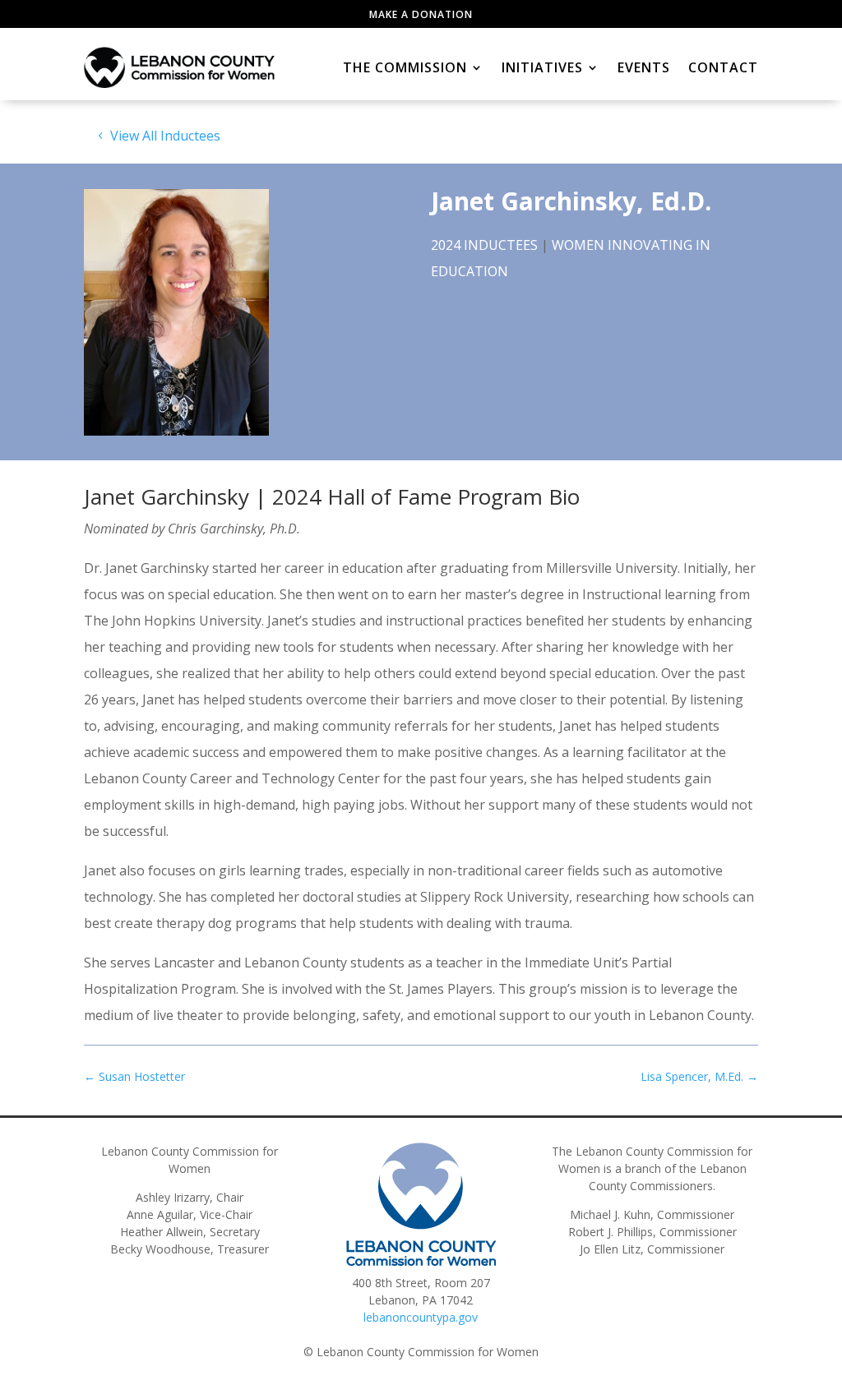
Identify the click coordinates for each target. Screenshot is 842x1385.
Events (644, 67)
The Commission (405, 67)
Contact (723, 67)
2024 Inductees (484, 245)
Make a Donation (421, 14)
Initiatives (542, 67)
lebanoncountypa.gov (420, 1317)
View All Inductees (165, 136)
